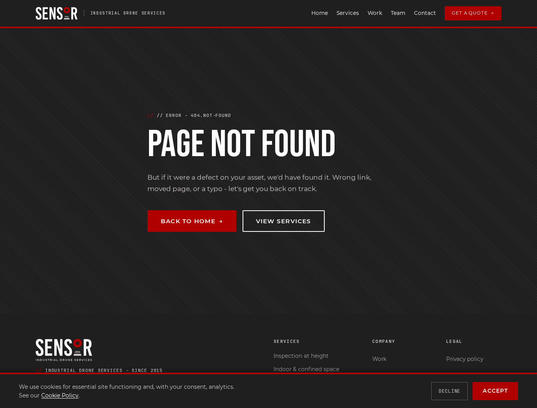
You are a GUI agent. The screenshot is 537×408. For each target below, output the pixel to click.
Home (319, 13)
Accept (495, 391)
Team (398, 13)
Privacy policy (464, 359)
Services (348, 13)
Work (375, 13)
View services (283, 221)
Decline (450, 391)
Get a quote (473, 13)
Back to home (192, 221)
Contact (425, 13)
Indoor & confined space (306, 369)
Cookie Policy (60, 395)
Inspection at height (301, 356)
